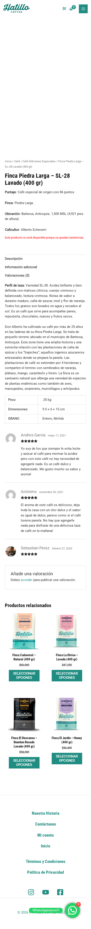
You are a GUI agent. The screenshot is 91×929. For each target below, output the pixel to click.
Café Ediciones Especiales (39, 161)
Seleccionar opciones (24, 675)
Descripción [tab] (14, 259)
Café (17, 161)
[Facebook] (60, 892)
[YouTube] (45, 892)
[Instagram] (31, 892)
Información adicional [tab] (21, 267)
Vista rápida (24, 646)
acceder (26, 580)
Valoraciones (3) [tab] (17, 275)
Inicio (8, 161)
